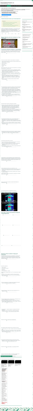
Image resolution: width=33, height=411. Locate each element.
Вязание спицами (5, 16)
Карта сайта (1, 0)
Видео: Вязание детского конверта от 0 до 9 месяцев (10, 22)
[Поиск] (32, 0)
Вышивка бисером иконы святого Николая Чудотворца (27, 46)
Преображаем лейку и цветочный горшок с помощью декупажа (27, 35)
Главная (2, 16)
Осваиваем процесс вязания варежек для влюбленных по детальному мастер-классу (27, 44)
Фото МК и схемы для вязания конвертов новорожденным (11, 25)
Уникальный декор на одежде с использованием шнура (26, 37)
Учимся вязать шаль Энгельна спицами (18, 364)
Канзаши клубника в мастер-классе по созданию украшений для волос (27, 27)
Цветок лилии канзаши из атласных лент (26, 24)
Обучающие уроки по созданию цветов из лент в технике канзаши (27, 30)
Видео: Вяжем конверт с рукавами (8, 24)
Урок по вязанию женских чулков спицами (27, 22)
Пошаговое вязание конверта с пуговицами (9, 23)
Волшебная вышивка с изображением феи (25, 39)
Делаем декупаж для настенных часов (27, 41)
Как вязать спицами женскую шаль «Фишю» (11, 365)
